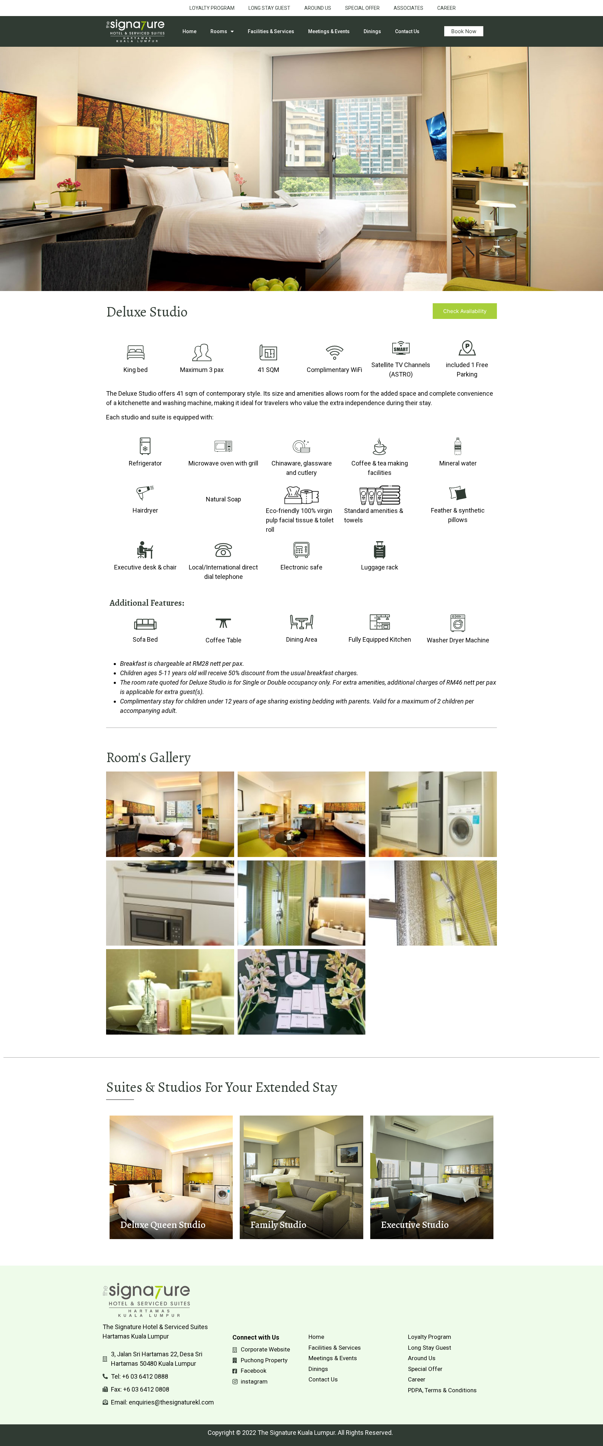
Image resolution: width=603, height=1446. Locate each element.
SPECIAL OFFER (362, 8)
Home (189, 31)
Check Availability (464, 311)
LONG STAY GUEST (269, 8)
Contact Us (407, 31)
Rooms (218, 31)
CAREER (446, 8)
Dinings (372, 31)
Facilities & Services (271, 31)
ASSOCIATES (408, 8)
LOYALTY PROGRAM (211, 8)
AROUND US (317, 8)
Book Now (463, 31)
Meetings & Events (329, 31)
